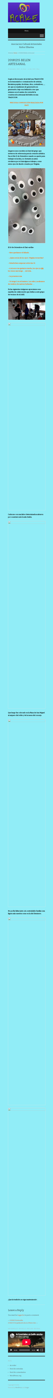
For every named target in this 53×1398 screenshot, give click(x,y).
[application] (26, 1342)
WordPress (18, 1387)
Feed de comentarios (18, 1372)
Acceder (13, 1365)
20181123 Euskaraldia (16, 1320)
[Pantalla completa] (42, 1350)
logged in (21, 1315)
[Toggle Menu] (42, 35)
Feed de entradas (16, 1369)
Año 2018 (32, 69)
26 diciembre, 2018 (14, 69)
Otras (37, 69)
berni (24, 69)
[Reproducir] (11, 1350)
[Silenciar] (38, 1350)
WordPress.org (15, 1376)
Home (15, 53)
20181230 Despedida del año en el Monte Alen (22, 1323)
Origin (27, 1387)
